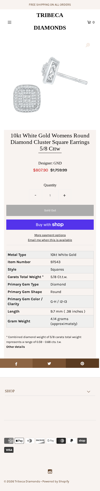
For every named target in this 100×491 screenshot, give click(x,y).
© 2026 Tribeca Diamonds (22, 481)
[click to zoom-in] (88, 45)
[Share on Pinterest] (82, 363)
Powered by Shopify (55, 481)
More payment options (50, 235)
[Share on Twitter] (49, 363)
